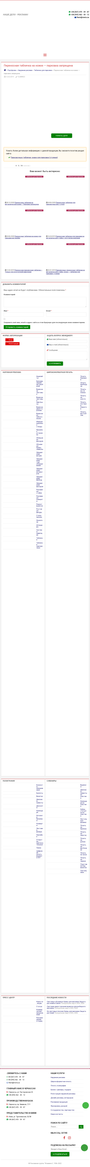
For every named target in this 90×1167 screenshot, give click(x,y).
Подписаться (61, 1154)
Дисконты (39, 807)
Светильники (83, 871)
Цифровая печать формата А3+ (39, 854)
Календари (39, 811)
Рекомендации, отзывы (39, 1019)
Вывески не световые (39, 391)
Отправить (56, 364)
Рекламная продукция (59, 1102)
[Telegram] (87, 43)
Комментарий (9, 295)
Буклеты (39, 793)
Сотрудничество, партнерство (62, 1110)
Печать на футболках (83, 847)
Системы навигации (39, 532)
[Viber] (87, 27)
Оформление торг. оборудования (39, 462)
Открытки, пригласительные (39, 842)
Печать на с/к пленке (83, 391)
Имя (6, 311)
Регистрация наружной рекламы (63, 1094)
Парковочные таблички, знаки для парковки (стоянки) (34, 157)
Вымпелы (83, 786)
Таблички (39, 539)
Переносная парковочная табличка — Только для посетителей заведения (23, 271)
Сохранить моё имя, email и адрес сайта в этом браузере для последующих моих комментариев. (44, 322)
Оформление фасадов (39, 484)
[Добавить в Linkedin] (77, 165)
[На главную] (5, 70)
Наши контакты (57, 1114)
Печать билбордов (83, 384)
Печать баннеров (83, 378)
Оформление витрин (39, 454)
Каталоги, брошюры (39, 818)
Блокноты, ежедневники (39, 787)
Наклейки (39, 836)
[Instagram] (69, 1138)
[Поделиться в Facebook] (74, 165)
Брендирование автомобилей (39, 383)
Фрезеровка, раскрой (59, 1106)
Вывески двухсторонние (39, 408)
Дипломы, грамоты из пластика (83, 794)
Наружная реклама (25, 70)
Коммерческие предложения (39, 1012)
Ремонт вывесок (39, 505)
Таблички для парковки (43, 70)
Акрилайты (39, 377)
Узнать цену (62, 136)
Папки (38, 848)
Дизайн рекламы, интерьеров (62, 1098)
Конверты (39, 824)
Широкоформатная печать (61, 1081)
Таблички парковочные (39, 545)
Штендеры (39, 526)
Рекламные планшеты (39, 498)
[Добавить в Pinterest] (81, 165)
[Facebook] (64, 1138)
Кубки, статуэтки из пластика (83, 812)
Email (49, 311)
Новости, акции (39, 1002)
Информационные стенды (39, 424)
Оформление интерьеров (39, 471)
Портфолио (12, 70)
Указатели (39, 521)
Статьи (39, 1006)
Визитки (39, 796)
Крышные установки (39, 432)
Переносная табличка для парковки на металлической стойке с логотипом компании (65, 237)
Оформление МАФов (39, 478)
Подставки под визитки (83, 866)
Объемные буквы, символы (39, 446)
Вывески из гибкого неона (39, 416)
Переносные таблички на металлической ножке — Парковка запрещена (22, 203)
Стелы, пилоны (39, 516)
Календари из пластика (83, 803)
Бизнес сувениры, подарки (61, 1090)
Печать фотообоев (83, 413)
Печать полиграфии (58, 1086)
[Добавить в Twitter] (84, 165)
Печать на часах (83, 854)
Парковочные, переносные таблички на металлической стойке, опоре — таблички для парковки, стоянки (65, 272)
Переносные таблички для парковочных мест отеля (60, 203)
